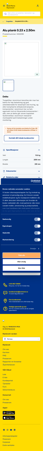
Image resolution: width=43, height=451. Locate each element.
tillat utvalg (21, 262)
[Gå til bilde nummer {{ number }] (8, 85)
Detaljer (33, 248)
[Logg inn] (37, 6)
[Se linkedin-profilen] (14, 430)
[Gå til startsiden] (11, 5)
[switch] (37, 226)
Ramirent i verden (10, 334)
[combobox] (21, 13)
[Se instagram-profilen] (7, 430)
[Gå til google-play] (9, 413)
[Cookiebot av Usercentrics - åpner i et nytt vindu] (30, 181)
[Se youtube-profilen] (11, 430)
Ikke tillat (21, 268)
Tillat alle (21, 255)
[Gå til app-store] (9, 418)
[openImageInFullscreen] (37, 74)
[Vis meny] (4, 5)
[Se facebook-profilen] (4, 430)
